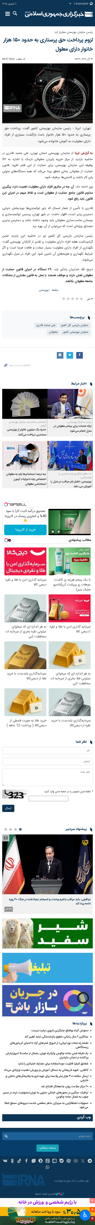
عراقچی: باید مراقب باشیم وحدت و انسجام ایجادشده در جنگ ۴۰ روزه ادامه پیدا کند (50, 901)
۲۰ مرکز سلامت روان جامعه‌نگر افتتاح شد (64, 1086)
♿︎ (85, 1215)
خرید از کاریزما (25, 530)
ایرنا (54, 14)
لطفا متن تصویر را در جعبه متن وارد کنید (68, 792)
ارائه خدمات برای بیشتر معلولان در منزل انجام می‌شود (72, 428)
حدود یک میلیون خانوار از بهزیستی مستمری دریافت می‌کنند (26, 432)
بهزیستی (44, 290)
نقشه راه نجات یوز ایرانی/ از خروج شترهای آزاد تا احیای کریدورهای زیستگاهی (49, 1045)
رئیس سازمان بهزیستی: (79, 422)
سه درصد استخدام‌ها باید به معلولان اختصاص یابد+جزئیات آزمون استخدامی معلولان (26, 479)
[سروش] (41, 1161)
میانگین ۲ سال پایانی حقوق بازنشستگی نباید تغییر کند (56, 1036)
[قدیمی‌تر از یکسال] (70, 404)
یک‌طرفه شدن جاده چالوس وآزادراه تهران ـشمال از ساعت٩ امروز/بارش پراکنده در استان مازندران (47, 1055)
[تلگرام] (90, 1161)
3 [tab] (10, 829)
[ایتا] (48, 1161)
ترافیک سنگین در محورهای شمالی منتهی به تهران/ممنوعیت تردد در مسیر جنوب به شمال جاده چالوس (45, 1094)
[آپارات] (69, 1161)
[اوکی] (12, 1161)
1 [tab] (20, 829)
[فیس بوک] (26, 1161)
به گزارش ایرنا (84, 153)
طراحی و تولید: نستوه (45, 1194)
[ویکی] (5, 1161)
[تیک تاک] (19, 1161)
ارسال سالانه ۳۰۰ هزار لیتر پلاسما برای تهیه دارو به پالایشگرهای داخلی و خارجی (47, 1078)
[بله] (62, 1161)
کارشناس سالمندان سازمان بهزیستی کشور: (27, 424)
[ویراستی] (33, 1161)
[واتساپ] (48, 1167)
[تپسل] (6, 504)
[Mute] (59, 531)
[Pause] (52, 531)
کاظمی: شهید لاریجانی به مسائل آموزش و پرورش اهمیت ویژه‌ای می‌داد (46, 1070)
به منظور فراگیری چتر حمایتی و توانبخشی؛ (75, 476)
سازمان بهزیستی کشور (75, 332)
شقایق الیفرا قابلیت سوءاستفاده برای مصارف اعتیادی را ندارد (53, 1063)
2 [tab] (15, 829)
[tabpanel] (47, 874)
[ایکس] (83, 1161)
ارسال (8, 808)
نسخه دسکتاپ (47, 1148)
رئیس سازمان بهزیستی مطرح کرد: (73, 32)
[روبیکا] (76, 1161)
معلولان (53, 332)
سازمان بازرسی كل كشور (74, 325)
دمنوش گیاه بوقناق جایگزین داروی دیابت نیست (59, 1030)
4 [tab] (5, 829)
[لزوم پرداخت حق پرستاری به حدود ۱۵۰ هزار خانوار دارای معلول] (47, 93)
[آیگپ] (54, 1161)
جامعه (55, 290)
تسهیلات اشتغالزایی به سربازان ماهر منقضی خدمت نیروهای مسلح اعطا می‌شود (46, 1105)
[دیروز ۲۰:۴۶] (47, 864)
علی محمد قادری (45, 325)
